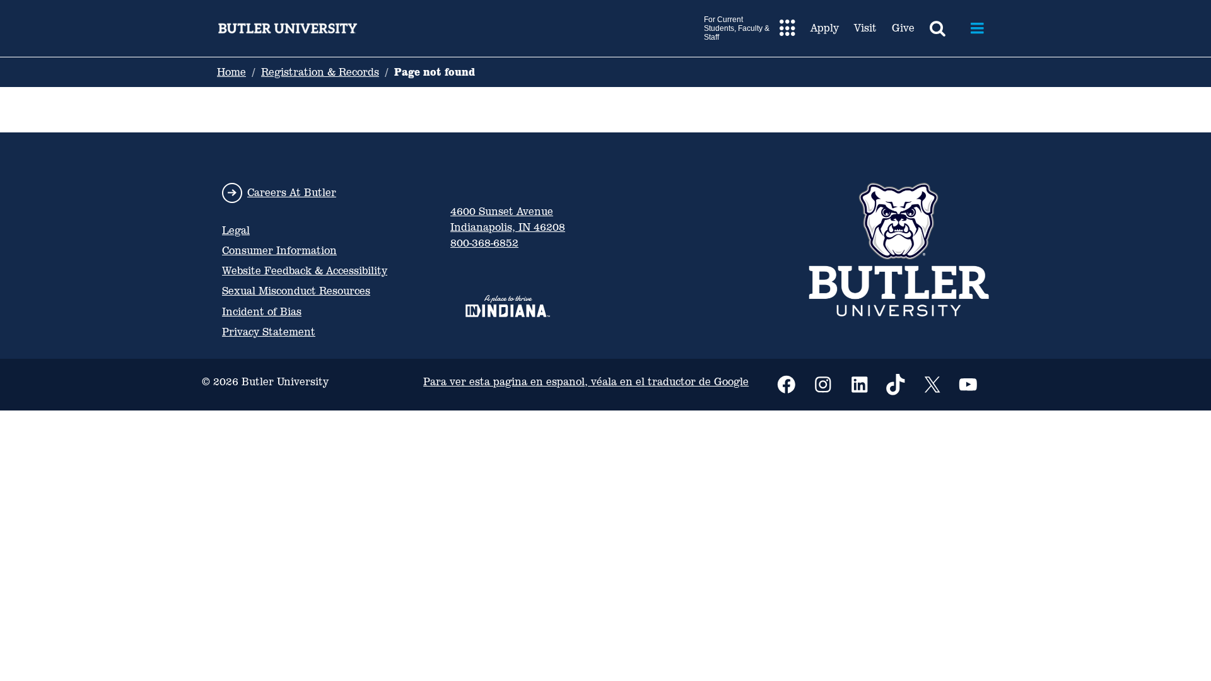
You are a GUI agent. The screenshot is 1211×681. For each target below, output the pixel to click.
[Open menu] (977, 28)
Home (231, 72)
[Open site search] (937, 28)
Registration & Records (320, 72)
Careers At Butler (291, 192)
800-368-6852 (484, 243)
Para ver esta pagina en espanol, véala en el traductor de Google (586, 381)
